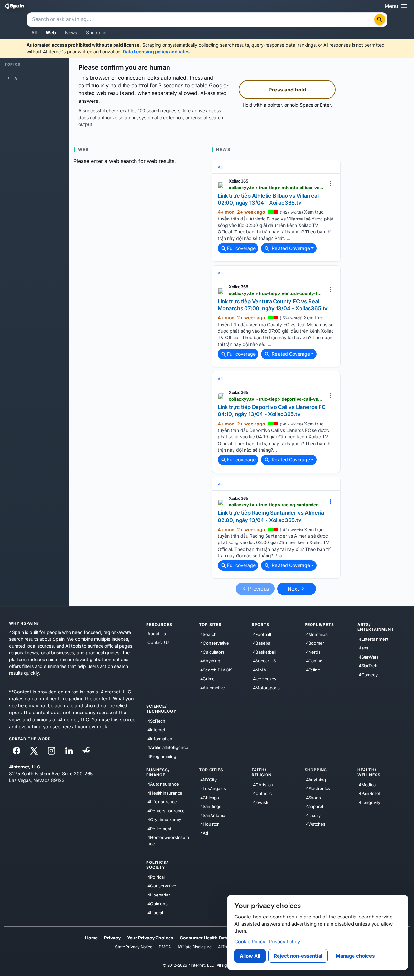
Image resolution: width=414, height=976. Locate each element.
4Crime (207, 678)
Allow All (250, 956)
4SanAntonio (212, 815)
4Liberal (155, 912)
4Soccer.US (264, 660)
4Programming (161, 756)
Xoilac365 (238, 181)
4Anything (210, 660)
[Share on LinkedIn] (68, 751)
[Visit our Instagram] (51, 751)
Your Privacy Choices (150, 937)
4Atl (204, 832)
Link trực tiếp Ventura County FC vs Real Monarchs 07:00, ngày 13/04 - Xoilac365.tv (273, 305)
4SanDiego (211, 806)
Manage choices (355, 956)
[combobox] (201, 19)
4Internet (156, 729)
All (34, 32)
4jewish (260, 802)
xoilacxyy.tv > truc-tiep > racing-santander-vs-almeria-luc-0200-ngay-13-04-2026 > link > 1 (276, 504)
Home (91, 937)
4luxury (313, 815)
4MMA (259, 669)
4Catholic (262, 793)
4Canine (314, 660)
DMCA (165, 946)
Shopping (96, 32)
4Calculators (212, 651)
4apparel (314, 806)
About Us (156, 633)
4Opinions (157, 903)
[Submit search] (379, 19)
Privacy (112, 937)
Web (51, 32)
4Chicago (209, 797)
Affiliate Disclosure (194, 946)
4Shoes (313, 797)
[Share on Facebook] (16, 751)
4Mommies (317, 634)
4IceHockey (264, 678)
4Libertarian (159, 894)
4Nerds (313, 651)
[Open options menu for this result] (330, 183)
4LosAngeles (213, 788)
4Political (156, 876)
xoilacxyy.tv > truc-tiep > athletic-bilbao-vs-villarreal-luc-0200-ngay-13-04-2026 (276, 187)
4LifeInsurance (162, 801)
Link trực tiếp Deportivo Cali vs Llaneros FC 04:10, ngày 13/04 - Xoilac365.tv (272, 410)
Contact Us (158, 642)
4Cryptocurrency (164, 819)
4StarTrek (368, 665)
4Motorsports (266, 687)
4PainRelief (370, 793)
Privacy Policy (284, 942)
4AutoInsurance (163, 784)
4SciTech (156, 720)
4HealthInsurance (164, 792)
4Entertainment (374, 638)
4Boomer (315, 643)
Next (294, 588)
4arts (364, 647)
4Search (208, 634)
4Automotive (212, 687)
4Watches (315, 824)
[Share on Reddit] (86, 751)
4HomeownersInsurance (168, 840)
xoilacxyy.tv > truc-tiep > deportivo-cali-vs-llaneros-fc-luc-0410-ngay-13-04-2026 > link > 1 (276, 399)
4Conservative (214, 643)
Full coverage (241, 248)
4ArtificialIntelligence (167, 747)
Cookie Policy (249, 942)
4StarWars (369, 656)
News (71, 32)
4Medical (367, 784)
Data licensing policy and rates (156, 51)
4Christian (263, 784)
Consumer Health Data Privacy (213, 937)
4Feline (313, 669)
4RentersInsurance (166, 810)
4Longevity (369, 802)
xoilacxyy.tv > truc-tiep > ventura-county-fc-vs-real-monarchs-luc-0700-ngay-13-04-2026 (276, 293)
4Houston (210, 824)
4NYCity (208, 779)
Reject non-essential (298, 956)
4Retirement (159, 828)
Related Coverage (290, 248)
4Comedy (368, 674)
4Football (262, 634)
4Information (159, 738)
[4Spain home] (14, 6)
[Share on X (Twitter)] (34, 751)
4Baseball (262, 643)
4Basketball (264, 651)
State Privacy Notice (133, 946)
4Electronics (318, 788)
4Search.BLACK (216, 669)
